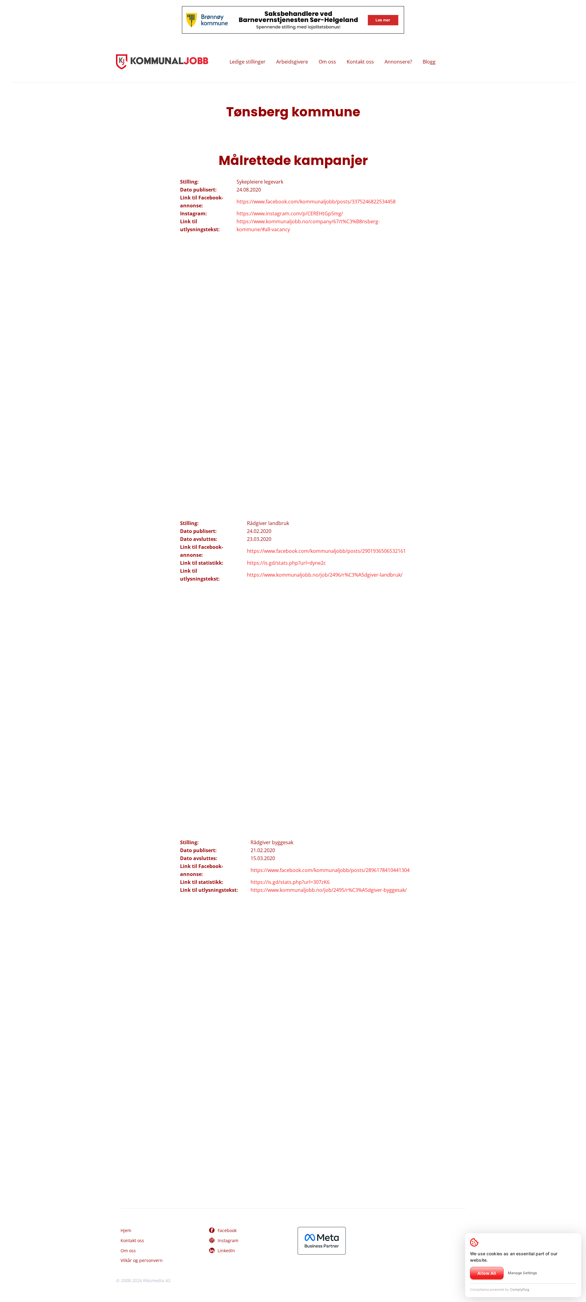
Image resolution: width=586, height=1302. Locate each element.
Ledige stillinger (248, 62)
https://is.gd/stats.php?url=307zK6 (290, 882)
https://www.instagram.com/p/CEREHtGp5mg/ (290, 213)
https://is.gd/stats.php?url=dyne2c (286, 563)
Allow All (486, 1273)
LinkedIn (226, 1250)
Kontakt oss (360, 62)
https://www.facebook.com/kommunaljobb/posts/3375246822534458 (316, 201)
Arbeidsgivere (292, 62)
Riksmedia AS (157, 1280)
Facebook (227, 1230)
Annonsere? (398, 62)
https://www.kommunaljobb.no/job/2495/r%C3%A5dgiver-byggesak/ (329, 890)
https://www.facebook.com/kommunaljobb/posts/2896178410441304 (330, 870)
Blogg (429, 62)
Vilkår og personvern (142, 1260)
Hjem (126, 1230)
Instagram (228, 1240)
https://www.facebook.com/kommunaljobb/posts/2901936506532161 (326, 551)
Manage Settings (522, 1273)
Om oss (327, 62)
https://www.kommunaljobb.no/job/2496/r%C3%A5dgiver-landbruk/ (325, 574)
